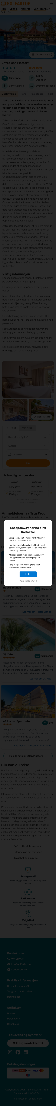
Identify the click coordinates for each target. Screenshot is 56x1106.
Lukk (28, 574)
